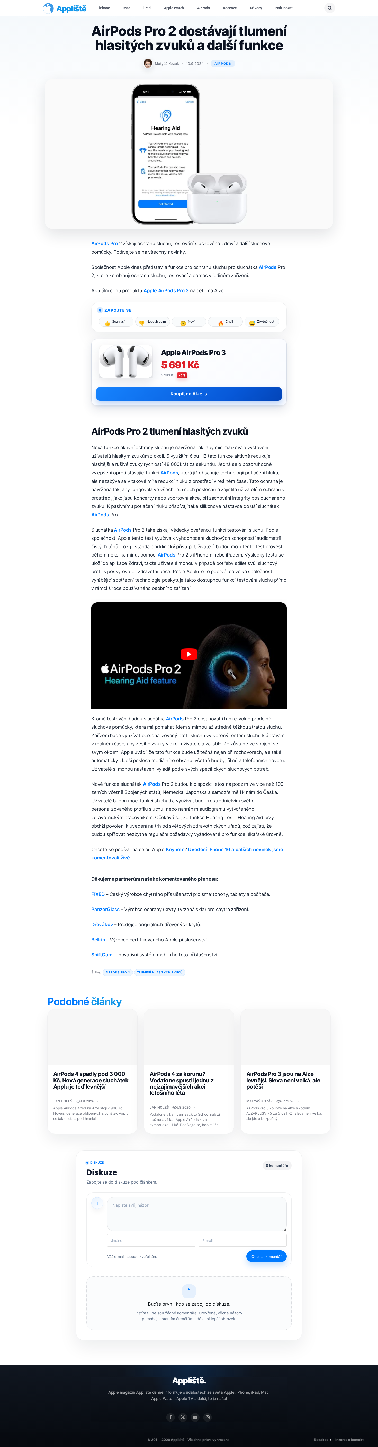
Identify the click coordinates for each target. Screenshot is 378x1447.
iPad (147, 8)
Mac (126, 8)
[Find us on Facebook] (170, 1417)
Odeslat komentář (266, 1256)
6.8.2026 (183, 1107)
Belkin (98, 939)
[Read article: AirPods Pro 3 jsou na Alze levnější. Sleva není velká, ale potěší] (285, 1037)
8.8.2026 (87, 1101)
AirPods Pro (104, 243)
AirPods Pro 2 (117, 972)
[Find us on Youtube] (195, 1417)
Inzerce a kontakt (349, 1439)
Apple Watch (174, 8)
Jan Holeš (63, 1101)
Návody (256, 8)
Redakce (321, 1439)
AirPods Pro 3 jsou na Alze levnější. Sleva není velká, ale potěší (283, 1080)
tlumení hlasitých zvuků (160, 972)
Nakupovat (284, 8)
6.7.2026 (287, 1101)
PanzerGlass (105, 909)
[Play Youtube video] (189, 654)
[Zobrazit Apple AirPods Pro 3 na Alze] (126, 364)
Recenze (230, 8)
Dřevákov (102, 924)
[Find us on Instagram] (207, 1417)
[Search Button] (329, 8)
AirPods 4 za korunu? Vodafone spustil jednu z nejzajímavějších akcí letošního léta (182, 1083)
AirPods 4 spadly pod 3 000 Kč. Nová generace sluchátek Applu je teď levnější (90, 1080)
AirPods (203, 8)
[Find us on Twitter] (182, 1417)
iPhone (104, 8)
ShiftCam (102, 954)
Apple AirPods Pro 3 (166, 290)
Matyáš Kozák (167, 63)
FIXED (98, 894)
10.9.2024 (195, 63)
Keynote (175, 849)
